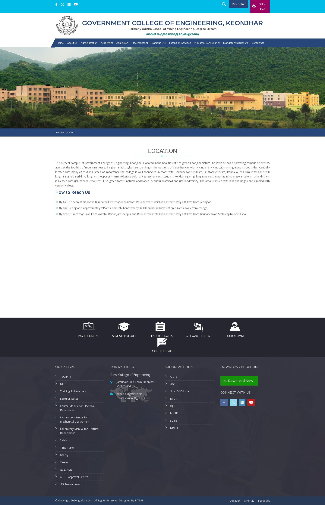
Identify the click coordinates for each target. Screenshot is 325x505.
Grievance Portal (198, 335)
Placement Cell (140, 43)
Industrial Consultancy (207, 43)
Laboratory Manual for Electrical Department (79, 431)
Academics (107, 43)
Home (60, 43)
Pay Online (238, 4)
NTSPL (139, 500)
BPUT (173, 398)
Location (235, 500)
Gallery (64, 455)
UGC (172, 384)
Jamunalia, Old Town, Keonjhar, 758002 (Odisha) (136, 384)
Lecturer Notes (69, 398)
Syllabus (65, 440)
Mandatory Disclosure (235, 43)
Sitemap (249, 500)
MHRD (174, 413)
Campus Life (159, 43)
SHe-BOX (262, 6)
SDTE (173, 420)
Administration (89, 43)
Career (64, 462)
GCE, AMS (66, 469)
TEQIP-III (65, 376)
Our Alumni (235, 335)
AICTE (173, 376)
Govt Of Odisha (179, 391)
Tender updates (161, 335)
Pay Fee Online (88, 335)
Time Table (67, 447)
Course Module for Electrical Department (77, 408)
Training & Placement (73, 391)
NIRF (63, 384)
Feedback (264, 500)
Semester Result (124, 335)
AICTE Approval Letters (74, 477)
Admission (122, 43)
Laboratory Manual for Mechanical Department (74, 419)
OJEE (173, 406)
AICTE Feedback (162, 350)
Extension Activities (180, 43)
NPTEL (174, 428)
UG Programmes (70, 484)
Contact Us (258, 43)
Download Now (240, 381)
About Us (72, 43)
